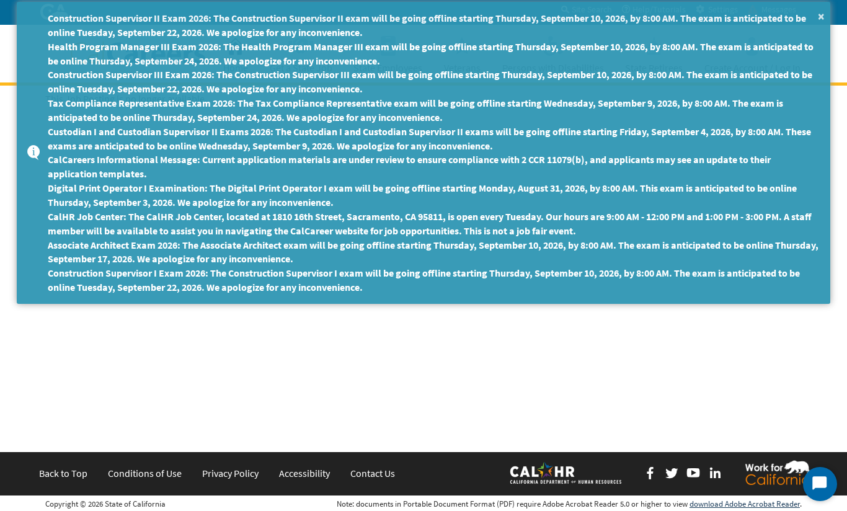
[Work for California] (777, 472)
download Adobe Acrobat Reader (745, 504)
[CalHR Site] (566, 472)
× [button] (821, 16)
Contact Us (372, 473)
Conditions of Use (145, 473)
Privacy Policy (230, 473)
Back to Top (63, 473)
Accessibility (304, 473)
